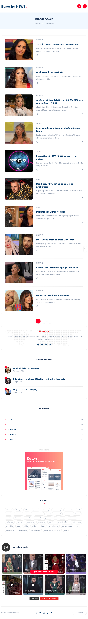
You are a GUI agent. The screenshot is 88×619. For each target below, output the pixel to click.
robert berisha (53, 526)
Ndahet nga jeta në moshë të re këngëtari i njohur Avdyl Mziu (39, 379)
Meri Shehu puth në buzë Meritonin (55, 239)
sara (78, 526)
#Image (18, 510)
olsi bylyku (9, 526)
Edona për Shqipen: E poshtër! (52, 295)
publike (34, 526)
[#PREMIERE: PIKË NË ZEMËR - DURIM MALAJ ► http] (12, 585)
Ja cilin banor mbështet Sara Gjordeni (57, 44)
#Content (9, 510)
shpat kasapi (23, 530)
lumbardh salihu (63, 522)
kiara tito (20, 522)
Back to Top (80, 613)
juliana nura (72, 518)
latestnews (41, 522)
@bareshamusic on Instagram (44, 572)
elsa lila (8, 518)
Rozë (38, 179)
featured (17, 518)
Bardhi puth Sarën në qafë (50, 211)
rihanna (43, 526)
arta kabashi (69, 510)
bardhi (79, 510)
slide (58, 530)
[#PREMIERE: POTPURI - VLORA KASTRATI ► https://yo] (76, 585)
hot (56, 518)
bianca (8, 514)
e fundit (58, 514)
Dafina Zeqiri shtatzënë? (49, 72)
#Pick (26, 510)
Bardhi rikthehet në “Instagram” (27, 368)
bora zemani (18, 514)
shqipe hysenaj (35, 530)
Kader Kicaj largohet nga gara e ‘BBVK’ (57, 267)
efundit (67, 514)
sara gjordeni (10, 530)
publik (26, 526)
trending (66, 530)
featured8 (38, 518)
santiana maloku (67, 526)
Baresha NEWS (14, 6)
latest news (30, 522)
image (63, 518)
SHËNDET (12, 429)
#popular (35, 510)
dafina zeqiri (39, 514)
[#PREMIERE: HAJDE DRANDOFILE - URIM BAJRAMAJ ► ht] (76, 564)
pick (18, 526)
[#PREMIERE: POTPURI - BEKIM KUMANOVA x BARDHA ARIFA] (12, 564)
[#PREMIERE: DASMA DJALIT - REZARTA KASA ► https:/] (55, 585)
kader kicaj (9, 522)
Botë (10, 419)
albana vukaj (57, 510)
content (29, 514)
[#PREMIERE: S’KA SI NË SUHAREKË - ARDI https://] (33, 564)
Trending (11, 439)
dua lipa (49, 514)
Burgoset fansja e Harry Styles (26, 390)
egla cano (77, 514)
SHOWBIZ (39, 40)
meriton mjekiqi (76, 522)
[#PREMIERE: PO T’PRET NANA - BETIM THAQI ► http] (33, 585)
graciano (47, 518)
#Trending (45, 510)
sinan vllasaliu (48, 530)
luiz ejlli (51, 522)
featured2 (27, 518)
